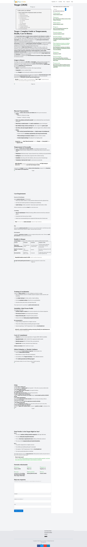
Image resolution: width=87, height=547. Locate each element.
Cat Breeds (60, 1)
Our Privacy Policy (48, 530)
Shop (72, 1)
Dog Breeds (54, 1)
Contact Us (68, 1)
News (64, 1)
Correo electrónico (18, 499)
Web (15, 504)
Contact (46, 534)
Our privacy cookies (48, 532)
